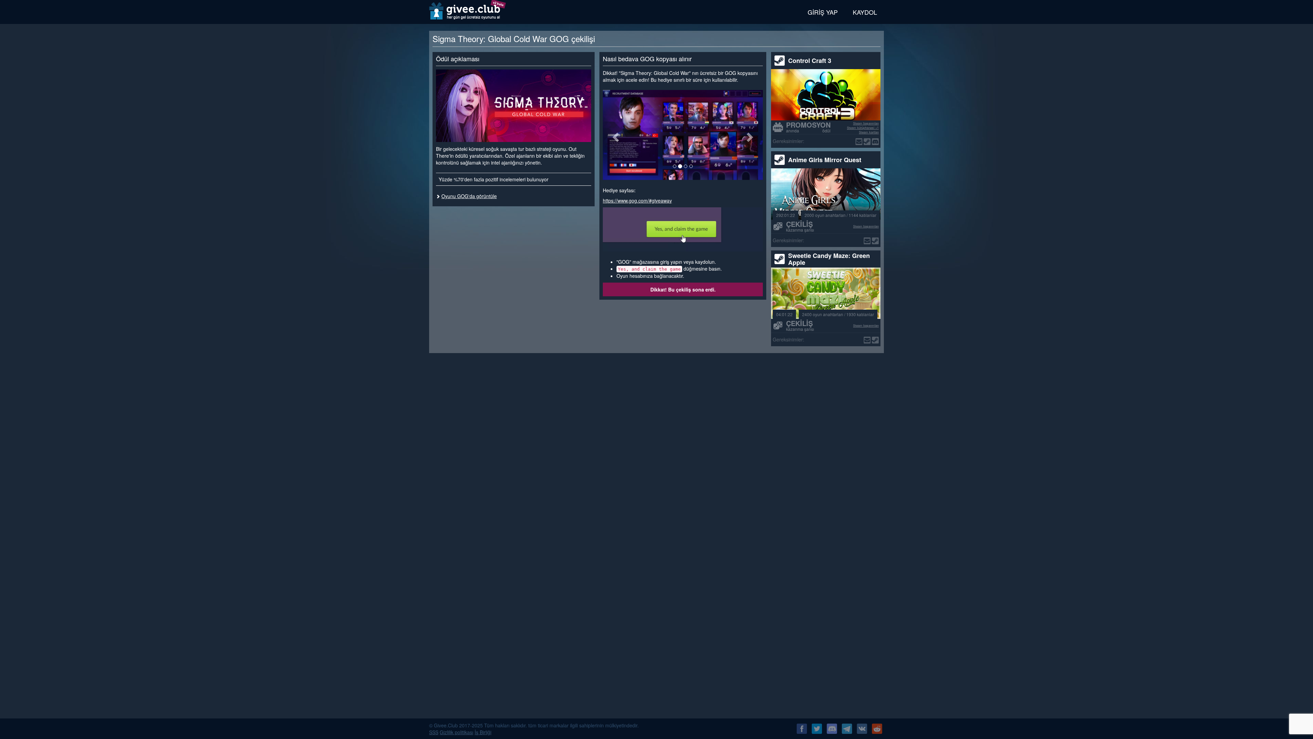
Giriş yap (823, 12)
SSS (433, 732)
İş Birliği (483, 732)
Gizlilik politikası (456, 732)
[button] (615, 135)
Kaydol (865, 12)
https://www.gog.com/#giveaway (637, 200)
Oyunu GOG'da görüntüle (469, 196)
